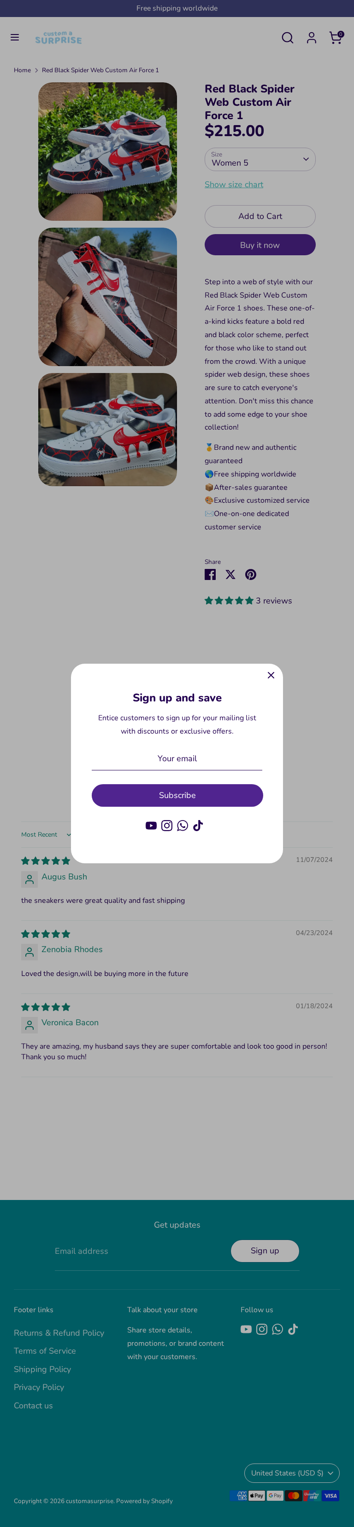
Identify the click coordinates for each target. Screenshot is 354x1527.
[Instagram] (166, 825)
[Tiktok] (198, 825)
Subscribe (177, 795)
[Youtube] (151, 825)
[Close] (271, 676)
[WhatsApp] (182, 825)
